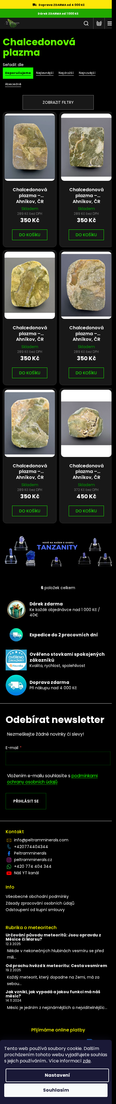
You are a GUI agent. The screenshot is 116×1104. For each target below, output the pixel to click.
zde (87, 1061)
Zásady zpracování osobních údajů (40, 903)
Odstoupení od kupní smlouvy (35, 910)
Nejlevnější (44, 73)
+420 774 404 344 (33, 866)
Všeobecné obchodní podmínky (37, 896)
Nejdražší (66, 73)
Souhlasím (56, 1090)
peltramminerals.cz (33, 859)
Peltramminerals (30, 853)
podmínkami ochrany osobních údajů (52, 779)
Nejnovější (87, 73)
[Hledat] (86, 23)
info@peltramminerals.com (41, 840)
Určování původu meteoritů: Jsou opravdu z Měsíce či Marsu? (53, 937)
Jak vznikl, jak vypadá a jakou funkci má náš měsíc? (53, 994)
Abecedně (13, 84)
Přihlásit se (26, 801)
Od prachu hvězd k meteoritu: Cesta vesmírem (56, 966)
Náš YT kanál (26, 873)
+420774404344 (31, 847)
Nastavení (57, 1075)
